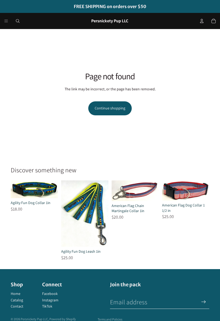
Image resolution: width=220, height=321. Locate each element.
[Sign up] (203, 302)
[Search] (18, 21)
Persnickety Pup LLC (34, 319)
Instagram (50, 300)
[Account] (202, 21)
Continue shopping (110, 108)
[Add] (100, 238)
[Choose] (49, 190)
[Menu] (6, 21)
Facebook (50, 293)
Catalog (17, 300)
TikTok (47, 306)
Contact (17, 306)
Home (15, 293)
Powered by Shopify (62, 319)
